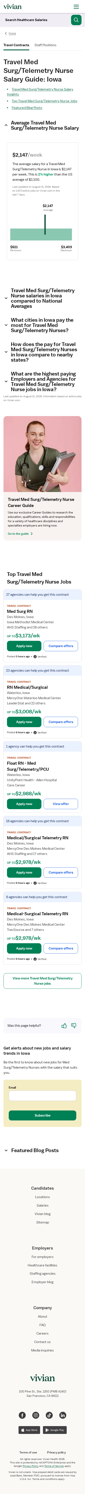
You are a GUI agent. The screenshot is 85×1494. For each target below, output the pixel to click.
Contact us (42, 1342)
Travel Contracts (16, 45)
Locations (42, 1197)
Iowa (12, 33)
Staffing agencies (43, 1273)
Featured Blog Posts (27, 108)
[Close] (76, 19)
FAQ (42, 1325)
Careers (42, 1333)
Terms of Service (54, 1466)
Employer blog (42, 1282)
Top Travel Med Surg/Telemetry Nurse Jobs (44, 101)
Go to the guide (18, 534)
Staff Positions (45, 45)
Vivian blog (43, 1214)
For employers (43, 1257)
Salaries (43, 1205)
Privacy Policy (31, 1466)
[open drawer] (76, 6)
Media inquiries (42, 1350)
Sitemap (42, 1222)
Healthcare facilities (42, 1265)
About (42, 1316)
